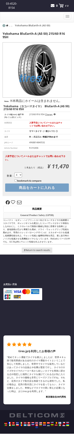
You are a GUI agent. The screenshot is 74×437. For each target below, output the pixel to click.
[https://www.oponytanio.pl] (17, 425)
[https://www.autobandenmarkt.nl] (32, 423)
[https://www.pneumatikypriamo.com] (67, 423)
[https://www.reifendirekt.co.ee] (48, 425)
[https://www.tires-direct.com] (40, 423)
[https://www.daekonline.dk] (29, 423)
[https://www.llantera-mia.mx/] (60, 425)
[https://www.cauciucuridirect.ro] (21, 425)
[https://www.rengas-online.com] (60, 423)
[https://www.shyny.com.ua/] (67, 425)
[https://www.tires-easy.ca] (36, 425)
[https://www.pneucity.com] (5, 425)
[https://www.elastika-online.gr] (25, 425)
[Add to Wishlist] (13, 202)
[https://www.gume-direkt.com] (52, 423)
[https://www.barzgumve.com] (40, 425)
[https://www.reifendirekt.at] (48, 423)
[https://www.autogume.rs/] (63, 425)
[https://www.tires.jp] (29, 425)
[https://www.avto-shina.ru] (32, 425)
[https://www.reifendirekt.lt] (52, 425)
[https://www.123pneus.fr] (9, 423)
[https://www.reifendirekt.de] (5, 423)
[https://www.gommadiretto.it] (21, 423)
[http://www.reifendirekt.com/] (36, 427)
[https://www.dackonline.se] (17, 423)
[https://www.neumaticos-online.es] (44, 423)
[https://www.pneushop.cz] (63, 423)
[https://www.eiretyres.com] (9, 425)
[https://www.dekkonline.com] (25, 423)
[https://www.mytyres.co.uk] (36, 423)
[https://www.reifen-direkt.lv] (56, 425)
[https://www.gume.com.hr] (44, 425)
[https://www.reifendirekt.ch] (13, 423)
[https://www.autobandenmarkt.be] (56, 423)
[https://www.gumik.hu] (13, 425)
